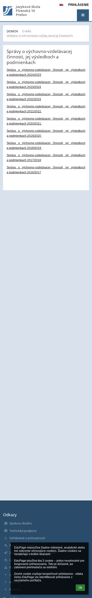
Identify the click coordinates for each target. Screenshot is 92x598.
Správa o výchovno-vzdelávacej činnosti (40, 36)
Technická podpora (22, 531)
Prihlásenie (78, 5)
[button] (83, 15)
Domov (12, 31)
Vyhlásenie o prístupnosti (27, 538)
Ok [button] (80, 587)
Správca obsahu (20, 523)
